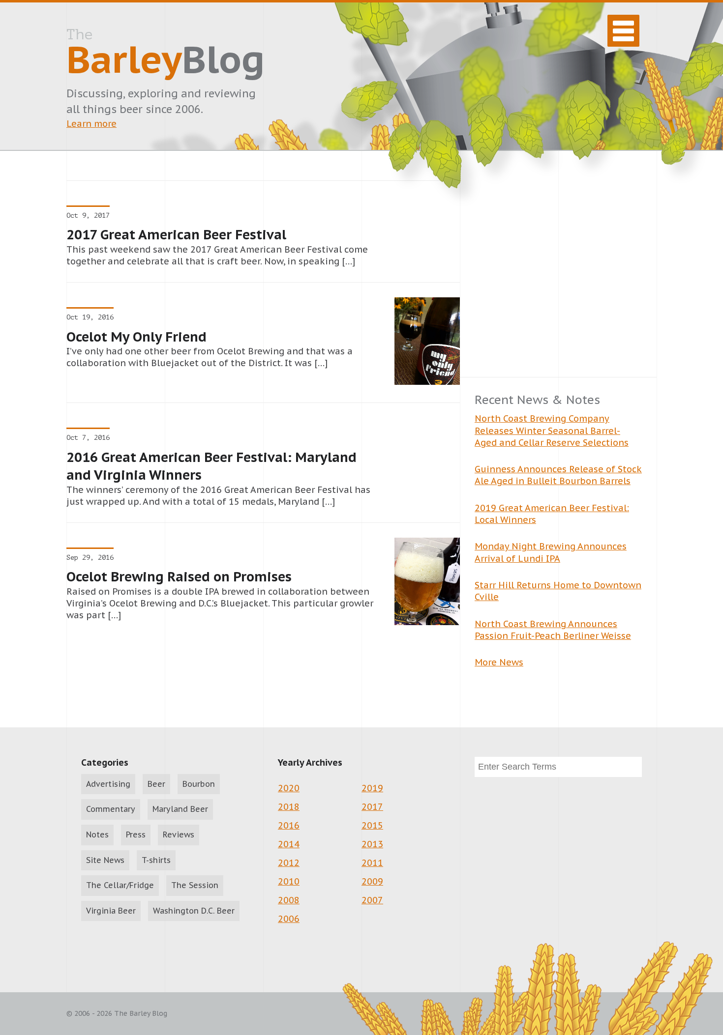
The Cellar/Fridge (120, 885)
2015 (372, 825)
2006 (289, 918)
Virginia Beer (111, 911)
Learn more (91, 123)
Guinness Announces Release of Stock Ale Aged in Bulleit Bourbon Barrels (558, 475)
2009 (372, 881)
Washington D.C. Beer (194, 911)
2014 (289, 844)
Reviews (178, 834)
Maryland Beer (180, 809)
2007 (372, 900)
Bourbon (198, 784)
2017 (372, 806)
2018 (289, 806)
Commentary (110, 809)
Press (136, 834)
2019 (372, 788)
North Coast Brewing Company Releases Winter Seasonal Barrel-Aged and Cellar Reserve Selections (552, 430)
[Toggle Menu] (623, 31)
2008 (289, 900)
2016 (289, 825)
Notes (97, 834)
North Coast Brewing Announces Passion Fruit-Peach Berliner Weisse (553, 629)
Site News (105, 860)
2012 (289, 862)
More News (499, 662)
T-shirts (156, 860)
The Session (194, 885)
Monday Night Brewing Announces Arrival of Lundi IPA (551, 552)
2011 (372, 862)
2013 (372, 844)
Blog (165, 54)
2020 (289, 788)
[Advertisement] (558, 278)
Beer (156, 784)
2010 (289, 881)
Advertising (108, 784)
